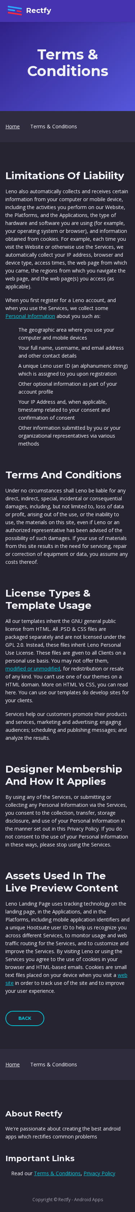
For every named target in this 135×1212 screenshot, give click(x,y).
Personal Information (30, 316)
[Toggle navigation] (120, 11)
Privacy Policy (99, 1173)
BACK (24, 1018)
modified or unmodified (32, 668)
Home (12, 126)
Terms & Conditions (57, 1173)
